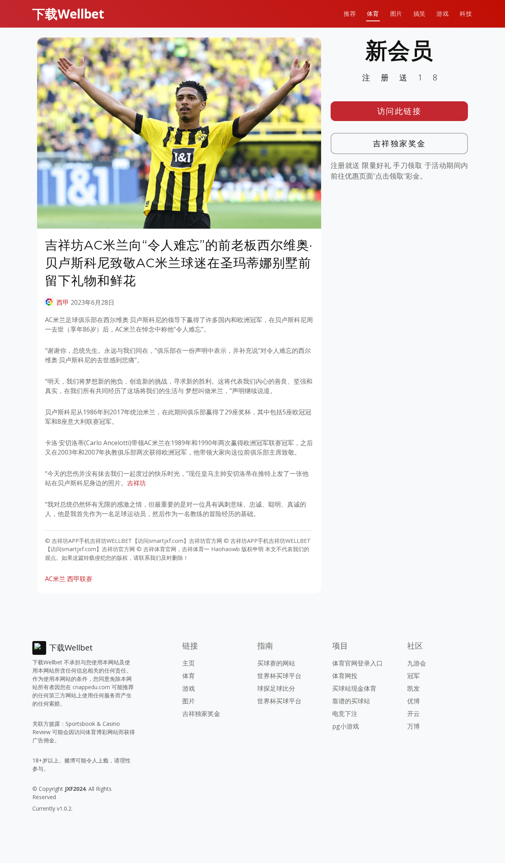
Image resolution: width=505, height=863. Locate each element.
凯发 (413, 688)
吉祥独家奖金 (399, 143)
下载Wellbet (68, 13)
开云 (413, 713)
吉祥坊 (136, 483)
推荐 (350, 13)
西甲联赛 (79, 578)
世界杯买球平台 (279, 675)
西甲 (62, 302)
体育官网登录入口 (357, 663)
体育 (373, 13)
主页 (188, 663)
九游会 (416, 663)
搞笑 (419, 13)
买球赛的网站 (276, 663)
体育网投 (344, 675)
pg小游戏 (345, 726)
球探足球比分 (276, 688)
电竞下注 (344, 713)
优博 (413, 701)
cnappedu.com (91, 687)
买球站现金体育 (354, 688)
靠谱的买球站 (351, 701)
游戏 (442, 13)
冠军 (413, 675)
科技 (466, 13)
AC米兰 (55, 578)
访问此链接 (399, 111)
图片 (396, 13)
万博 (413, 726)
